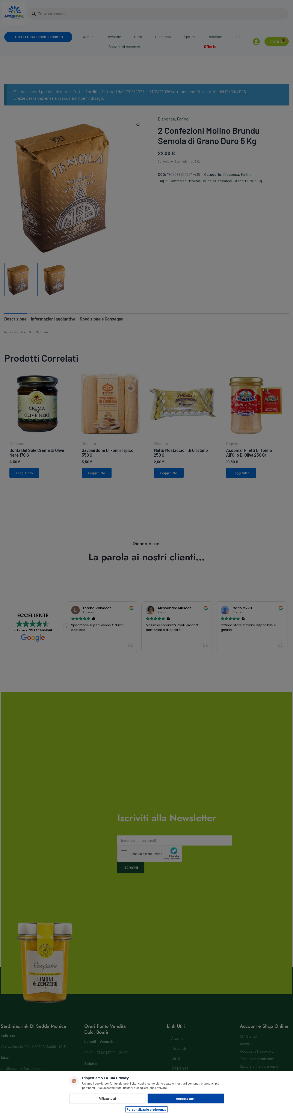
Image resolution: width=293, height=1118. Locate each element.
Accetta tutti (185, 1098)
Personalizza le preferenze (146, 1109)
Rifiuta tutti (107, 1098)
